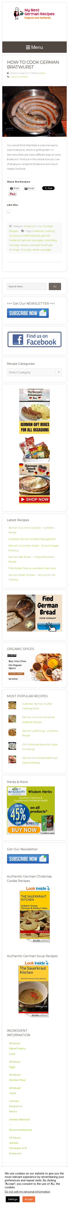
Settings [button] (12, 1199)
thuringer (14, 249)
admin (42, 73)
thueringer (46, 244)
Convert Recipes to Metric (15, 1106)
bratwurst (38, 230)
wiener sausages (42, 249)
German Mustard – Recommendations (20, 1124)
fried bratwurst (31, 235)
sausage (35, 244)
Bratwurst (30, 226)
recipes (24, 244)
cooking (50, 230)
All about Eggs (14, 1064)
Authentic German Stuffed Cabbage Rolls (32, 539)
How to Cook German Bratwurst (33, 64)
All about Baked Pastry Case (17, 1048)
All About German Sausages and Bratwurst (17, 1145)
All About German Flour (17, 1077)
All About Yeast (15, 1090)
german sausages (32, 240)
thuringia (26, 249)
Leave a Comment (19, 77)
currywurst (15, 235)
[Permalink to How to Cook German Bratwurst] (34, 111)
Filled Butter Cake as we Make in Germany (32, 568)
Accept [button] (29, 1199)
